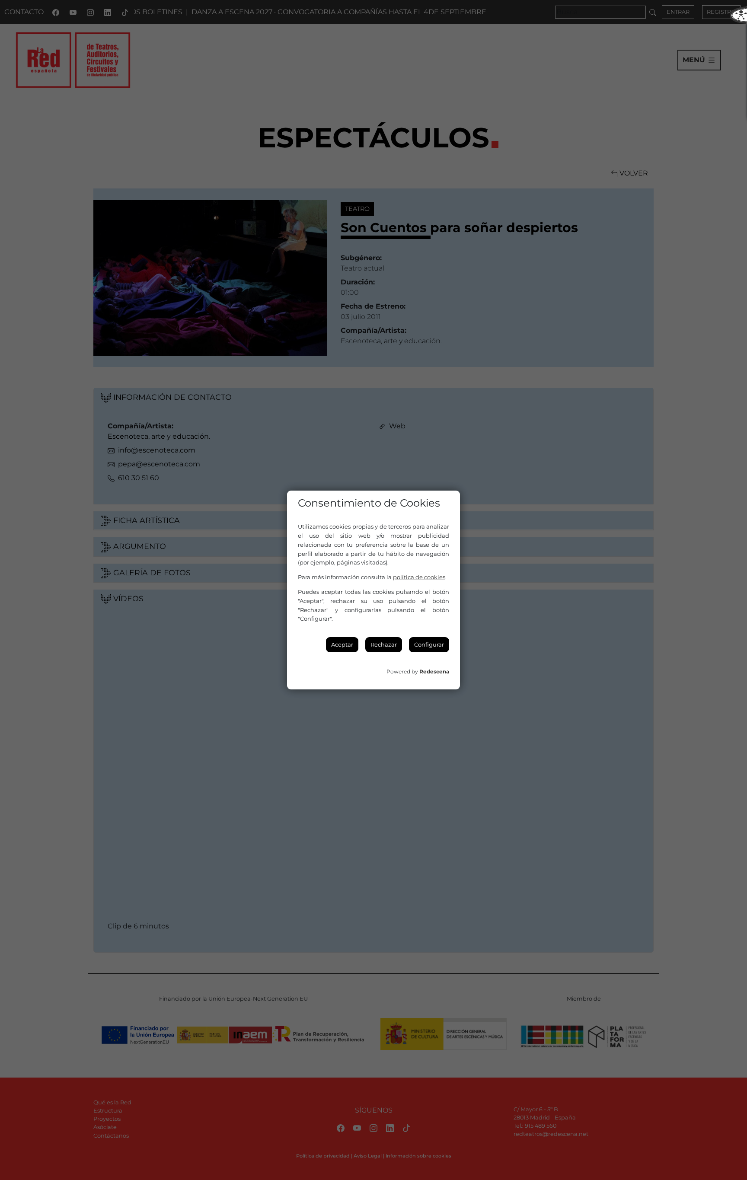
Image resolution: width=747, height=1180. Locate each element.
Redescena (434, 671)
